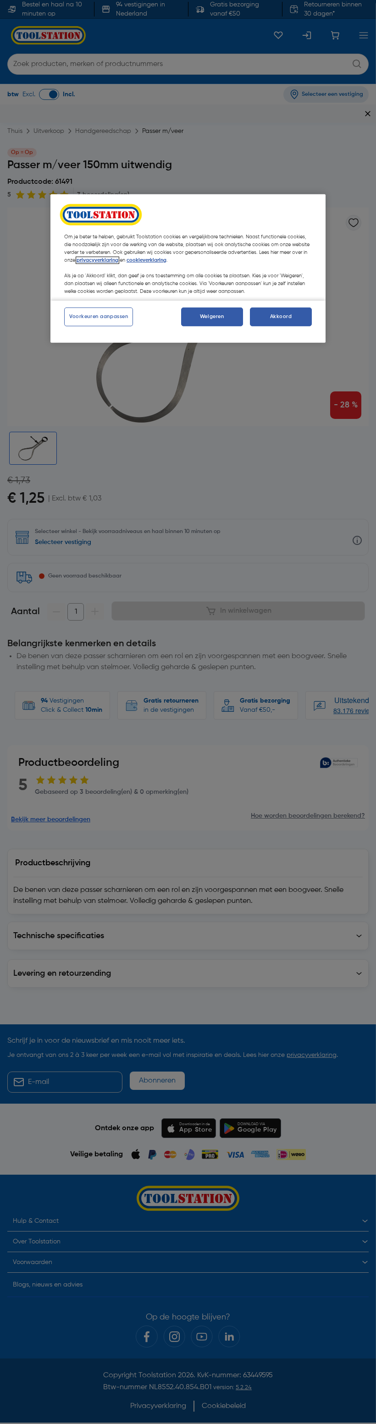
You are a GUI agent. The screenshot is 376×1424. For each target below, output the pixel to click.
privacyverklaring (97, 260)
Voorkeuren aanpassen (98, 316)
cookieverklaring (146, 260)
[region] (188, 268)
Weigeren (212, 316)
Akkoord (281, 316)
